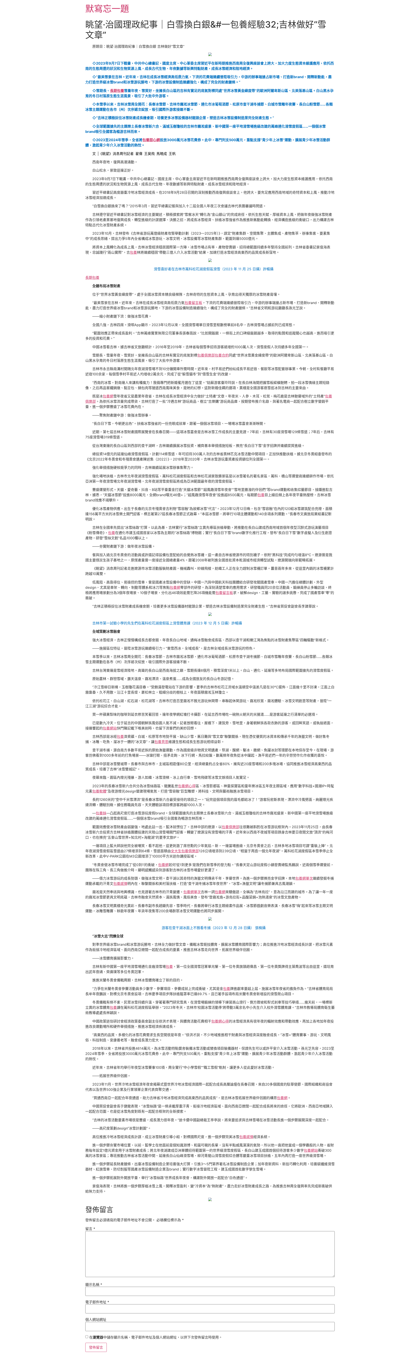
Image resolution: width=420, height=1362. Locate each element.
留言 (90, 1228)
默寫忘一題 (107, 8)
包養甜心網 (151, 140)
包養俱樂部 (206, 355)
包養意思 (161, 742)
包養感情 (120, 883)
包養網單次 (304, 878)
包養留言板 (193, 303)
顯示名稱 (93, 1284)
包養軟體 (99, 791)
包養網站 (110, 728)
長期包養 (117, 90)
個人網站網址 (95, 1319)
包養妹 (101, 813)
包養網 (108, 396)
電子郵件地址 (97, 1302)
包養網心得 (187, 786)
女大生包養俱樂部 (185, 851)
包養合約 (222, 355)
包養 (133, 252)
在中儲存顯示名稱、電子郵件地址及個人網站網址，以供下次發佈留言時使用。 (155, 1337)
